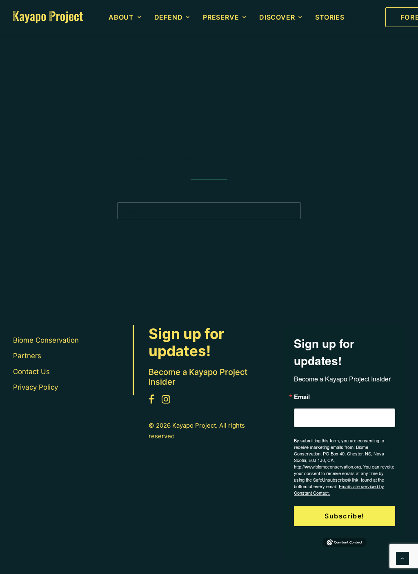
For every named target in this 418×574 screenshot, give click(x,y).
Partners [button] (27, 356)
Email (302, 397)
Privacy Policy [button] (35, 387)
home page (266, 159)
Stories (330, 17)
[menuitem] (125, 17)
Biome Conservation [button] (46, 340)
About (121, 17)
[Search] (209, 210)
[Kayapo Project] (48, 17)
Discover (277, 17)
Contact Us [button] (31, 372)
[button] (289, 210)
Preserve (221, 17)
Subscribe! (345, 516)
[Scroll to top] (402, 558)
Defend (168, 17)
